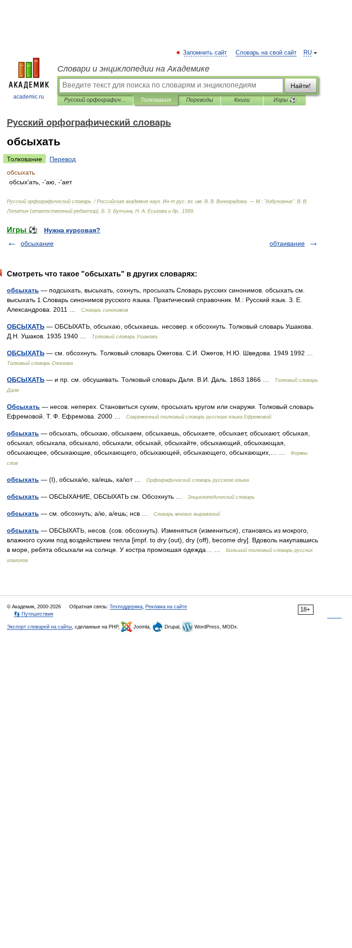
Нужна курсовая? (72, 230)
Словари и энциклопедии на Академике (133, 68)
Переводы (199, 100)
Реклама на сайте (166, 606)
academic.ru (28, 97)
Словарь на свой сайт (266, 53)
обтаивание (287, 243)
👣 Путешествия (33, 614)
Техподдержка (126, 606)
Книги (242, 100)
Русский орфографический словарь (95, 100)
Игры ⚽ (285, 100)
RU (307, 53)
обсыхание (37, 243)
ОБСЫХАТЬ (25, 326)
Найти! (301, 85)
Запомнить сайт (205, 53)
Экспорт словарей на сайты (39, 626)
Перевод (63, 159)
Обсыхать (23, 406)
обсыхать (23, 290)
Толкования (155, 100)
